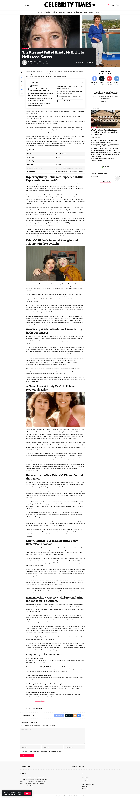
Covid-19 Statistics (105, 182)
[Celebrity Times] (70, 5)
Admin (30, 61)
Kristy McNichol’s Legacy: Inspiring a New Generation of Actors (69, 92)
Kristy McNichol (31, 604)
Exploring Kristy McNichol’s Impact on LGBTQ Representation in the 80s (41, 89)
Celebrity (26, 48)
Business (93, 127)
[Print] (90, 62)
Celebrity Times (70, 795)
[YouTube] (28, 5)
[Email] (87, 62)
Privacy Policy (6, 794)
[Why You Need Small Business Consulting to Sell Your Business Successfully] (105, 119)
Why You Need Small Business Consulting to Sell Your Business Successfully (105, 132)
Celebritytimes (39, 701)
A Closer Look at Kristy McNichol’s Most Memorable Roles (39, 104)
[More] (92, 62)
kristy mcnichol (38, 708)
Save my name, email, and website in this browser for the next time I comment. (42, 751)
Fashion (81, 766)
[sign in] (21, 5)
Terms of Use (16, 794)
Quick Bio (35, 85)
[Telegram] (116, 80)
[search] (110, 5)
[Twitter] (26, 5)
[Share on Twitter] (85, 62)
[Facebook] (24, 5)
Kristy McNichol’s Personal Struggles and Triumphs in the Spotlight (40, 94)
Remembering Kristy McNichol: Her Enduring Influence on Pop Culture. (69, 97)
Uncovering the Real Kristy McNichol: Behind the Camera (69, 87)
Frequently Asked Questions (67, 101)
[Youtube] (109, 80)
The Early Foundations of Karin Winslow (105, 148)
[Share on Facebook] (82, 62)
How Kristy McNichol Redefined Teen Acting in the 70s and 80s (40, 99)
